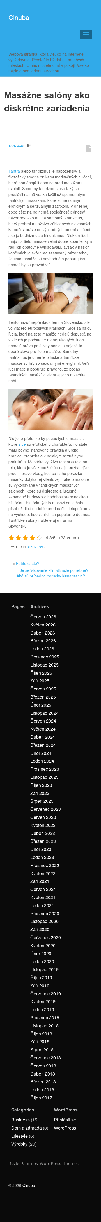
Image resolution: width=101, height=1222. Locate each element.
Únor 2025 (40, 705)
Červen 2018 (43, 1065)
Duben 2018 (42, 1074)
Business (35, 547)
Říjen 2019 (41, 977)
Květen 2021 (43, 897)
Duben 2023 (42, 833)
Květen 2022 (43, 873)
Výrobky (19, 1144)
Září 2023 (39, 793)
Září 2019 (39, 985)
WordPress (65, 1128)
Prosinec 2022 (44, 865)
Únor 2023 (40, 849)
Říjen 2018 (41, 1033)
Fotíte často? (27, 563)
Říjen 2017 (41, 1097)
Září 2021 (39, 881)
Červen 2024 (43, 720)
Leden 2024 (42, 761)
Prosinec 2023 (44, 769)
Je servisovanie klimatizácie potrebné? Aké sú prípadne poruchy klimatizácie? (52, 573)
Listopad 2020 (44, 921)
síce (21, 444)
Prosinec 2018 (44, 1017)
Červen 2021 (43, 889)
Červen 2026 (43, 616)
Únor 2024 (40, 753)
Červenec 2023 (45, 809)
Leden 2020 (42, 961)
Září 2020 (39, 929)
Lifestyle (19, 1136)
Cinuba (18, 17)
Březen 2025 (43, 697)
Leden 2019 (42, 1009)
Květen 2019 (43, 1001)
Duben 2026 (42, 633)
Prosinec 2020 (44, 913)
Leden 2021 (42, 905)
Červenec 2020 (45, 937)
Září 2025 (39, 680)
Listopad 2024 (44, 713)
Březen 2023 (43, 841)
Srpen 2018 (42, 1049)
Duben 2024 (42, 737)
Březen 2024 (43, 745)
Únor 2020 (40, 953)
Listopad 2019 (44, 969)
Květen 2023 (43, 825)
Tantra (14, 171)
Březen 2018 (43, 1081)
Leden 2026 (42, 648)
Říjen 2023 (41, 785)
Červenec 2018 (45, 1057)
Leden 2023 (42, 857)
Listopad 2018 (44, 1025)
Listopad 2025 (44, 665)
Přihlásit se (65, 1119)
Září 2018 (39, 1041)
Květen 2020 (43, 945)
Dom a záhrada (26, 1128)
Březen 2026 (43, 640)
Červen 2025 (43, 688)
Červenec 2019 (45, 993)
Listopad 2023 (44, 777)
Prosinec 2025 (44, 656)
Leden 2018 (42, 1089)
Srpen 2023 (42, 801)
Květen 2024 (43, 729)
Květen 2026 (43, 624)
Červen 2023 (43, 817)
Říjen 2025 (41, 673)
